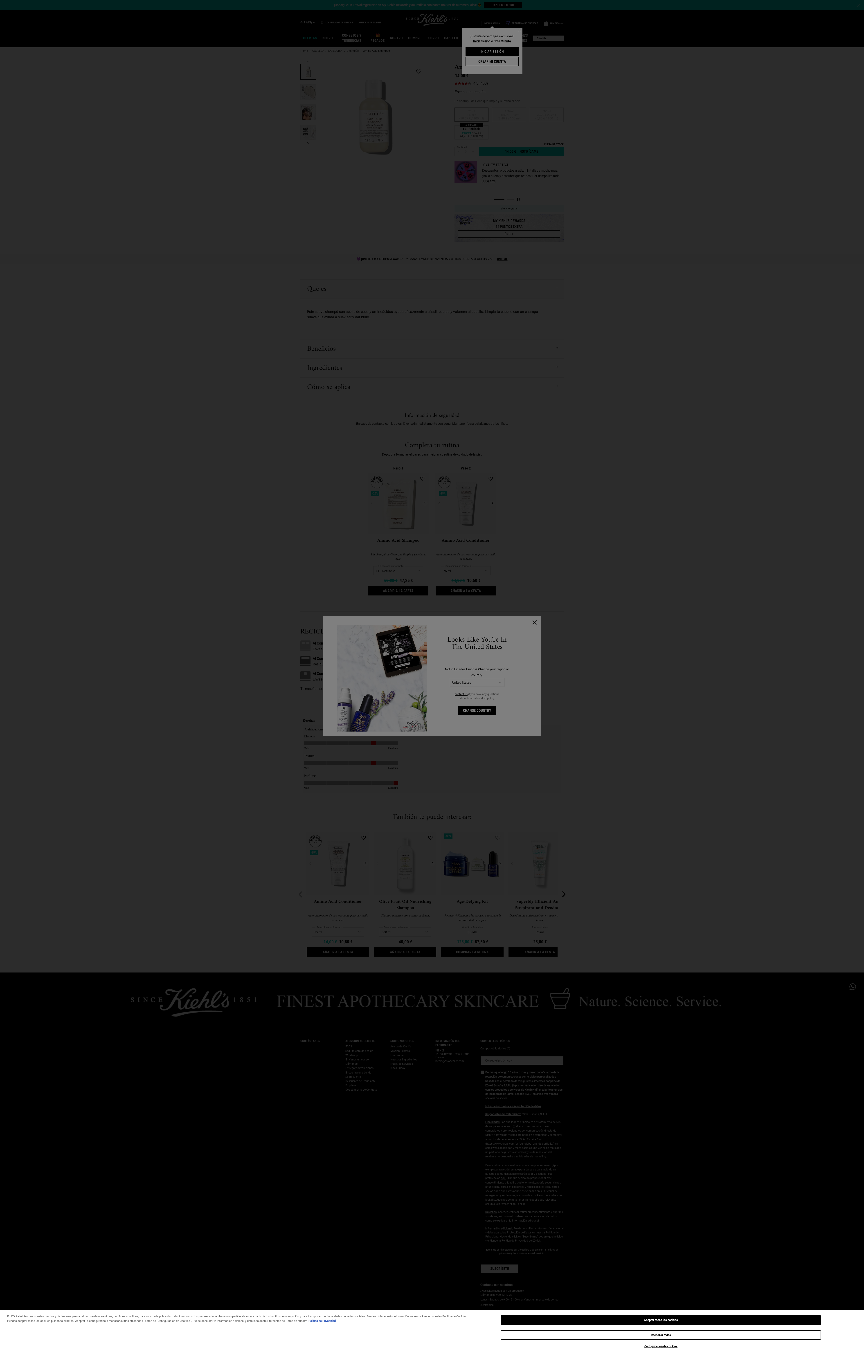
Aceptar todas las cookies (661, 1320)
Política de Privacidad (322, 1321)
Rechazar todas (661, 1335)
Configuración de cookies (660, 1346)
